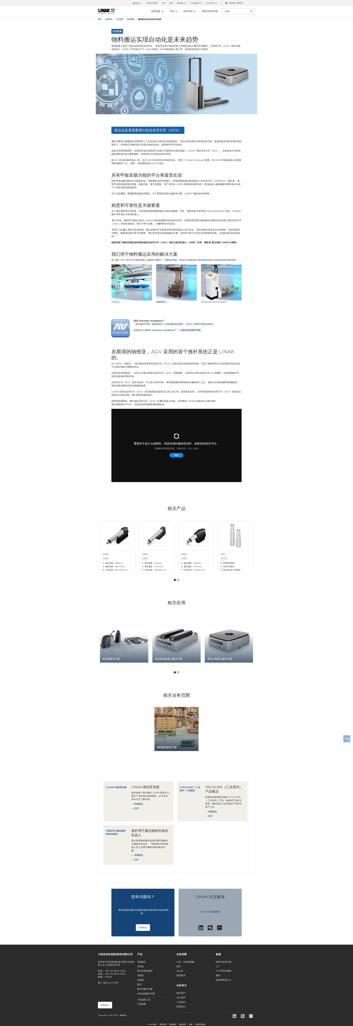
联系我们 (143, 927)
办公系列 (180, 997)
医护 (178, 966)
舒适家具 (180, 975)
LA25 (198, 401)
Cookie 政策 (152, 1024)
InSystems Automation (215, 260)
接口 (125, 229)
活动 (163, 3)
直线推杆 (141, 962)
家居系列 (180, 1006)
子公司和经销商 (223, 971)
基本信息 (163, 1024)
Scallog (172, 260)
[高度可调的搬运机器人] (221, 282)
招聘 (171, 3)
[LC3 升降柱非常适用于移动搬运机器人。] (176, 282)
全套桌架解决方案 (146, 993)
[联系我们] (346, 738)
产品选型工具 (143, 999)
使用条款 (172, 1024)
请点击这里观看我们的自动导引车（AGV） (147, 130)
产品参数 (141, 1004)
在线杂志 (138, 804)
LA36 (208, 401)
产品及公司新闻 (151, 3)
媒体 (218, 975)
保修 (190, 1024)
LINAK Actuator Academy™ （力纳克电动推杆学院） (173, 330)
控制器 (140, 980)
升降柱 (140, 966)
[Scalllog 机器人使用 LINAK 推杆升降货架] (131, 282)
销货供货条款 (200, 1024)
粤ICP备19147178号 (108, 983)
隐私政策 (182, 1024)
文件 (136, 808)
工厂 (218, 966)
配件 (139, 984)
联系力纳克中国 (223, 962)
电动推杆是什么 (223, 980)
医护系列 (180, 993)
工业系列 (180, 1002)
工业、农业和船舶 (185, 962)
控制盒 (140, 975)
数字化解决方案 (145, 989)
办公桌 (179, 971)
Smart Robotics (188, 260)
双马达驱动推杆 (145, 971)
